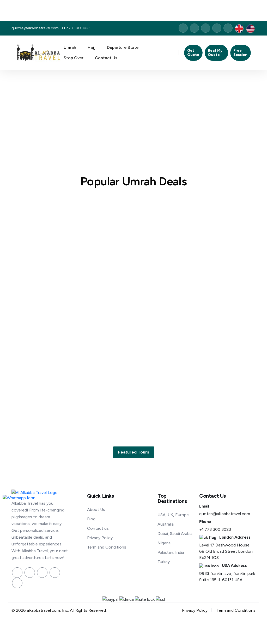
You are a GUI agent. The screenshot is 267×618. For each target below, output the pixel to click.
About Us (96, 509)
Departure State (123, 47)
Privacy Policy (100, 537)
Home (121, 113)
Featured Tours (133, 452)
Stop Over (74, 57)
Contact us (98, 528)
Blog (91, 518)
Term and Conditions (106, 547)
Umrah (70, 47)
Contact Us (106, 57)
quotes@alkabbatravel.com (35, 28)
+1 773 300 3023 (75, 28)
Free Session (240, 52)
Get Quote (193, 52)
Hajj (92, 47)
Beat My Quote (215, 52)
